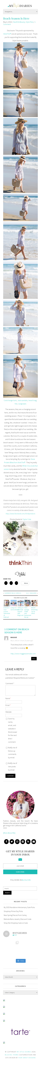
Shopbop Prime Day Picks (13, 911)
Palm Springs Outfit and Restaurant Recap (27, 612)
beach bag (32, 400)
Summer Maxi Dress (13, 593)
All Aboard (31, 593)
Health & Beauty (19, 22)
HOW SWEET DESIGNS (27, 1058)
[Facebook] (6, 841)
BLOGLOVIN (26, 880)
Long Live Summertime (14, 609)
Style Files (29, 22)
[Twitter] (12, 841)
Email (8, 705)
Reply (34, 658)
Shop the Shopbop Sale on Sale (16, 923)
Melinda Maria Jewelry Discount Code (17, 919)
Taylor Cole (27, 519)
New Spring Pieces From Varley (15, 915)
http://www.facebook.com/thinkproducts (20, 513)
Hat (16, 404)
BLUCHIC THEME (11, 1055)
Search (7, 893)
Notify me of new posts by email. (12, 766)
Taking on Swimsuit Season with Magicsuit (20, 611)
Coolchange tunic (10, 400)
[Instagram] (17, 841)
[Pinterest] (22, 841)
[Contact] (33, 841)
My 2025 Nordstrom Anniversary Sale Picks (19, 907)
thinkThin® (7, 34)
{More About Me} (9, 833)
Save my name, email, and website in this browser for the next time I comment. (12, 730)
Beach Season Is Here (16, 18)
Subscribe (20, 872)
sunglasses (22, 404)
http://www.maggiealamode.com (23, 653)
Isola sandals (22, 400)
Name (8, 698)
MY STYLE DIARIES (24, 1052)
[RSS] (28, 841)
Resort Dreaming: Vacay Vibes (34, 610)
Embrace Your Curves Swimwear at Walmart (7, 612)
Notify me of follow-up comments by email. (12, 752)
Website (8, 712)
